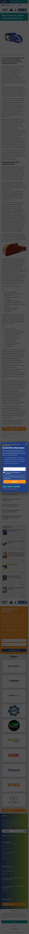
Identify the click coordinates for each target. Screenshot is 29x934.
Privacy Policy (7, 478)
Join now (14, 481)
